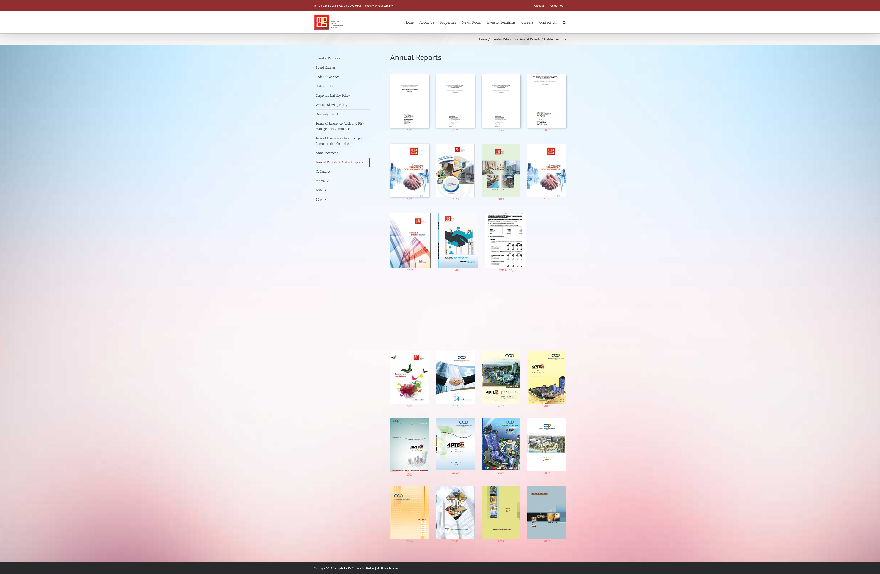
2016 (458, 270)
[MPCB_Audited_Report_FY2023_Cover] (455, 77)
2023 (501, 130)
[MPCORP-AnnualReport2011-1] (409, 420)
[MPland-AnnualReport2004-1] (501, 488)
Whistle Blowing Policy (331, 105)
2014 (455, 406)
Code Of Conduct (327, 77)
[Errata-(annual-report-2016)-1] (505, 215)
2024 (455, 130)
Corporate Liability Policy (333, 96)
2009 (501, 473)
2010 (455, 473)
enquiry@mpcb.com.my (379, 5)
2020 (455, 199)
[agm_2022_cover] (546, 77)
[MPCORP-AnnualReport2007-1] (546, 420)
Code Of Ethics (326, 86)
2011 (409, 474)
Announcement (327, 153)
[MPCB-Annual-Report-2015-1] (409, 353)
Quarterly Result (327, 114)
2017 (410, 270)
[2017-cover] (410, 215)
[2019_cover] (501, 146)
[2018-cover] (409, 146)
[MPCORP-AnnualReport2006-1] (409, 488)
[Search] (564, 22)
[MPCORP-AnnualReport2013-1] (501, 353)
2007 (547, 473)
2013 (501, 406)
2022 (547, 130)
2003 (547, 541)
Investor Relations (328, 58)
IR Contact (323, 172)
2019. (501, 199)
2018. (546, 199)
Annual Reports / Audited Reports (339, 162)
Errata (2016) (505, 270)
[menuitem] (539, 6)
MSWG (320, 181)
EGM (319, 200)
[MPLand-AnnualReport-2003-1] (546, 488)
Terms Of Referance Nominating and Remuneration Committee (341, 141)
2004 (501, 541)
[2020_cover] (455, 146)
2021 (409, 199)
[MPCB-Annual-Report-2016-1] (458, 215)
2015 (409, 406)
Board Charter (325, 68)
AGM (319, 190)
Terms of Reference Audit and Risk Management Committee (340, 126)
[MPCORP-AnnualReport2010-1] (455, 420)
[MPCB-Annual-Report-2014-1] (455, 353)
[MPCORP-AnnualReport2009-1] (501, 420)
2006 (409, 541)
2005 (455, 541)
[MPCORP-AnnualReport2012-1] (546, 353)
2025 (409, 130)
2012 (547, 406)
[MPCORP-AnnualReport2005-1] (455, 488)
